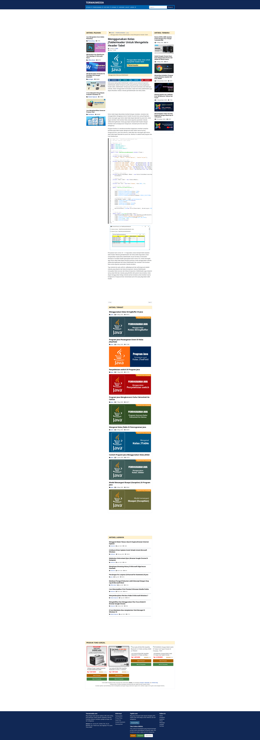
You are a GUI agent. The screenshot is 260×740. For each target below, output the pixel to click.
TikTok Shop (149, 735)
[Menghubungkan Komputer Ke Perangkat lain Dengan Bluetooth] (96, 86)
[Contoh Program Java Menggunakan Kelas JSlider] (130, 469)
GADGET (127, 7)
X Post (161, 721)
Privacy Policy (118, 718)
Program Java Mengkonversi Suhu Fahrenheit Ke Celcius (129, 398)
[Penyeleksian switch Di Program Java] (130, 384)
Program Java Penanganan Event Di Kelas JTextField (126, 340)
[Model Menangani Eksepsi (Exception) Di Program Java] (130, 499)
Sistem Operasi (92, 97)
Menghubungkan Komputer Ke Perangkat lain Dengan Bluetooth (95, 75)
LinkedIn (161, 724)
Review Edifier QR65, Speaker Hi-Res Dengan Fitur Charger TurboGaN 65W (163, 38)
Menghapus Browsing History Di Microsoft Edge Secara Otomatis (127, 567)
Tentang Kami (118, 716)
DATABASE (114, 7)
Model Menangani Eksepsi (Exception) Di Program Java (129, 483)
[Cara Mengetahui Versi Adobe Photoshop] (96, 47)
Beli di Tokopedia (96, 679)
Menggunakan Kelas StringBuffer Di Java (126, 312)
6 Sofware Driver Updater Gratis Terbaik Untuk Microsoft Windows (128, 551)
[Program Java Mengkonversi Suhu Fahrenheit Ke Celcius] (130, 414)
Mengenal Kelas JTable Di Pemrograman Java (127, 427)
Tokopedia (140, 735)
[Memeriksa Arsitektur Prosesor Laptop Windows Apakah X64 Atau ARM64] (164, 87)
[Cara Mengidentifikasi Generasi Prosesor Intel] (96, 121)
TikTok (161, 715)
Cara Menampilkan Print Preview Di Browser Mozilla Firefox (129, 589)
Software (113, 554)
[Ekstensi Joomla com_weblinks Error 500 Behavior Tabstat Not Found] (164, 106)
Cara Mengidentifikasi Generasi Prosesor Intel (95, 111)
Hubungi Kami (119, 724)
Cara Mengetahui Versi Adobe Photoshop (95, 37)
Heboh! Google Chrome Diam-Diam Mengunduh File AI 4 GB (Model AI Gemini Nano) (163, 57)
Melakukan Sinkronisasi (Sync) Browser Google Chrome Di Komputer (128, 559)
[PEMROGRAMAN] (102, 7)
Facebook (161, 719)
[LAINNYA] (135, 7)
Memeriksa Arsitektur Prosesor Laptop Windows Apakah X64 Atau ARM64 (163, 76)
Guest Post (118, 720)
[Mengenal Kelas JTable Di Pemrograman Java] (130, 442)
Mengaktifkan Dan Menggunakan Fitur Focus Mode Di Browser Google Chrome (127, 603)
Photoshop (91, 41)
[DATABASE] (117, 7)
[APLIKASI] (91, 7)
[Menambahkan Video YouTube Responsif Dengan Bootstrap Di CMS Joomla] (164, 126)
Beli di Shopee (96, 675)
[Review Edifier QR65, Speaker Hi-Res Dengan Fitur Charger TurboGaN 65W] (164, 49)
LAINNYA (132, 7)
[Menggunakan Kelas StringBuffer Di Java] (130, 326)
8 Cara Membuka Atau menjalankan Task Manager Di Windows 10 (127, 611)
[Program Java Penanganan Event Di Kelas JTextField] (130, 356)
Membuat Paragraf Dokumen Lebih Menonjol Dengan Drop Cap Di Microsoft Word (129, 582)
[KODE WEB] (110, 7)
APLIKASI (88, 7)
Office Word (91, 60)
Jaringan (90, 79)
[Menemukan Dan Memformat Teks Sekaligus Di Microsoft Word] (96, 66)
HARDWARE (122, 7)
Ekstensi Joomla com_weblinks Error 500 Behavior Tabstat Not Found (163, 96)
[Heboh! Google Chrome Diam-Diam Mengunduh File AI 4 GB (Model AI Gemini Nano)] (164, 68)
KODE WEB (106, 7)
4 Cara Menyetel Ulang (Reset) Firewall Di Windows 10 (95, 93)
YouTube (161, 726)
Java (116, 48)
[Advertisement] (130, 20)
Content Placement (120, 722)
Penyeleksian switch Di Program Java (124, 369)
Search (171, 7)
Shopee (133, 735)
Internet (113, 546)
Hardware (91, 114)
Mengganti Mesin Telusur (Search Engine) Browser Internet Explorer (129, 543)
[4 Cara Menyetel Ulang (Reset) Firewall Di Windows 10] (96, 103)
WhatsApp (162, 722)
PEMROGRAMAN (97, 7)
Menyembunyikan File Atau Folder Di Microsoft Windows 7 (128, 595)
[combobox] (158, 7)
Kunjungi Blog (134, 722)
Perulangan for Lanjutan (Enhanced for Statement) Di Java (128, 575)
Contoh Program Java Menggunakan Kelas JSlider (129, 455)
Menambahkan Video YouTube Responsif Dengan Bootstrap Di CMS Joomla (163, 115)
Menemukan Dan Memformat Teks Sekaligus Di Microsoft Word (95, 56)
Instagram (162, 717)
